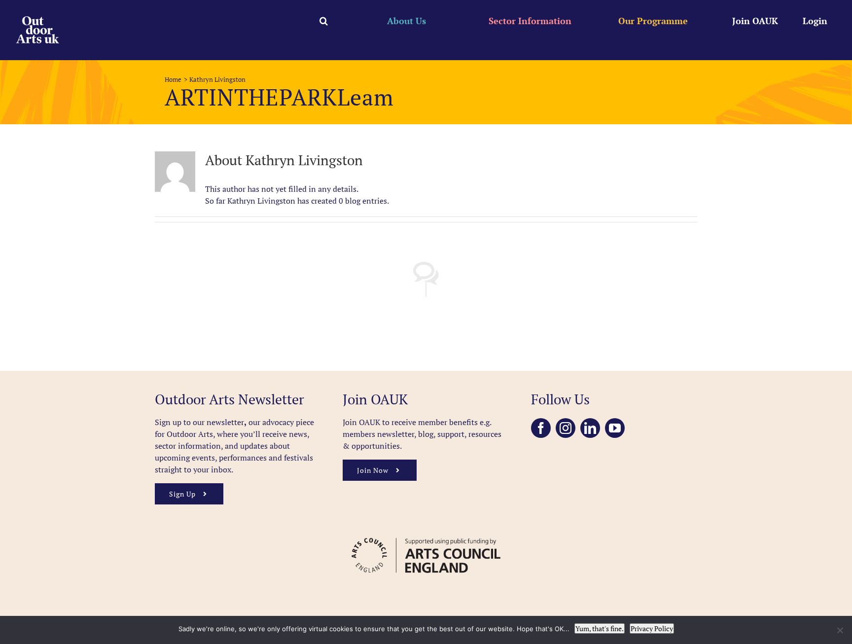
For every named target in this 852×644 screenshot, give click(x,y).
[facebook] (541, 428)
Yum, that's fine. (599, 628)
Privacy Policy (652, 628)
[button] (324, 20)
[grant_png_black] (426, 533)
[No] (840, 630)
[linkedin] (590, 428)
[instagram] (565, 428)
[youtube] (615, 428)
